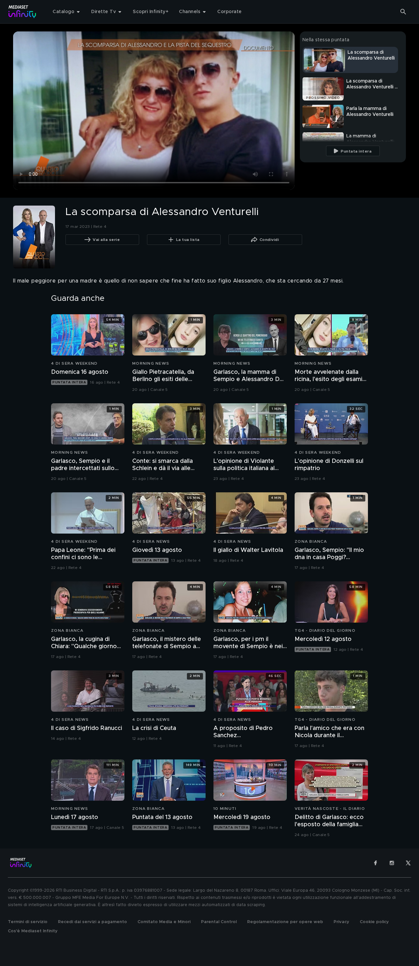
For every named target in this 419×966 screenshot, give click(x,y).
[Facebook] (375, 863)
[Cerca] (403, 12)
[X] (408, 863)
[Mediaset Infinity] (22, 11)
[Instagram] (392, 863)
